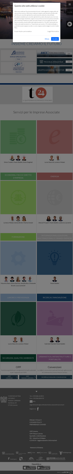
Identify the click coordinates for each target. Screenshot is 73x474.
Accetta (55, 39)
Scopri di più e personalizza (23, 31)
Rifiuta (47, 39)
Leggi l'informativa (53, 31)
